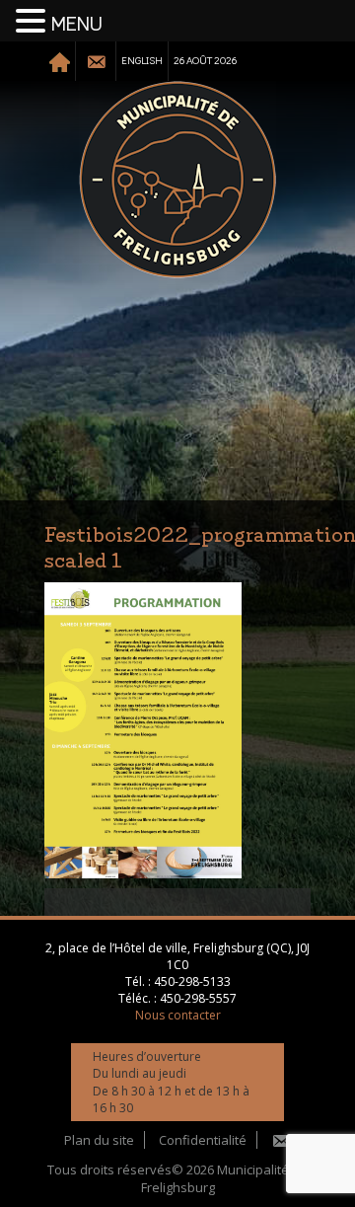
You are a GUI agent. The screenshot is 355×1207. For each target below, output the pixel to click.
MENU (77, 25)
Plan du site (99, 1140)
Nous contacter (178, 1015)
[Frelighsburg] (177, 179)
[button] (33, 22)
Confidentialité (203, 1140)
